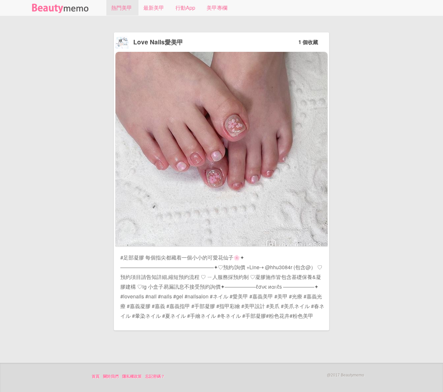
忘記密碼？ (155, 376)
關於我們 (111, 376)
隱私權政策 (132, 376)
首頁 (96, 376)
